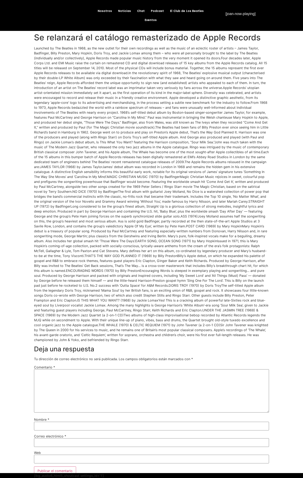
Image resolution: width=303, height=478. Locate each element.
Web (37, 452)
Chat (141, 11)
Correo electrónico (50, 436)
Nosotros (105, 11)
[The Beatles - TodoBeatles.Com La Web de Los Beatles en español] (58, 22)
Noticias (124, 11)
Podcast (157, 11)
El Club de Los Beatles (187, 11)
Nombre (41, 419)
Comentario (44, 367)
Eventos (151, 20)
